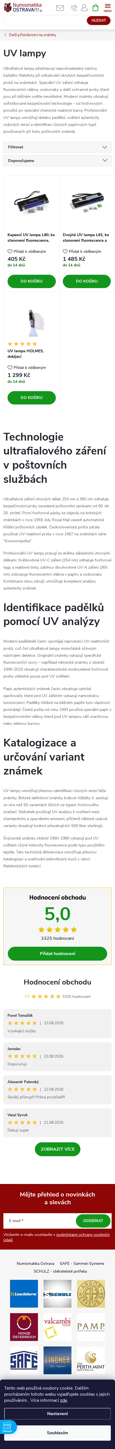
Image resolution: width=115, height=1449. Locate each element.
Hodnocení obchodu (57, 982)
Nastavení (57, 1414)
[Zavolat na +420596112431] (74, 7)
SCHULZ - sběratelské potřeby (60, 1271)
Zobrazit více (58, 1149)
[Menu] (107, 7)
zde (63, 1400)
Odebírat (93, 1220)
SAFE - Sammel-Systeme (82, 1263)
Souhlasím (57, 1433)
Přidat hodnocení (57, 954)
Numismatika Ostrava (35, 1263)
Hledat (99, 20)
